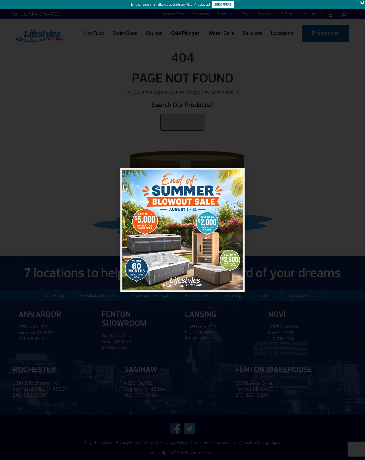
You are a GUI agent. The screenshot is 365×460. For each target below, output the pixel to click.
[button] (237, 175)
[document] (182, 230)
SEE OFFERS (223, 4)
